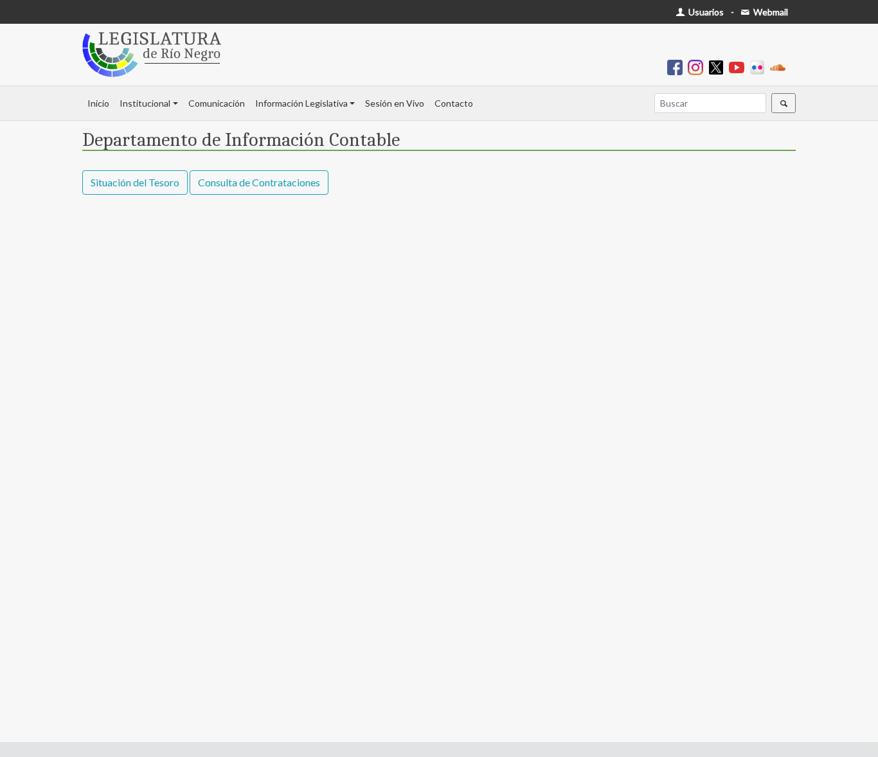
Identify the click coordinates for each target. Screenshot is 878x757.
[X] (718, 66)
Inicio (98, 103)
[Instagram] (698, 66)
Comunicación (216, 103)
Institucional (145, 103)
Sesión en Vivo (394, 103)
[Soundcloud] (780, 66)
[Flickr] (759, 66)
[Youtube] (739, 66)
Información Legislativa (301, 103)
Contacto (454, 103)
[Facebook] (677, 66)
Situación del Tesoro (135, 182)
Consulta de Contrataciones (259, 182)
